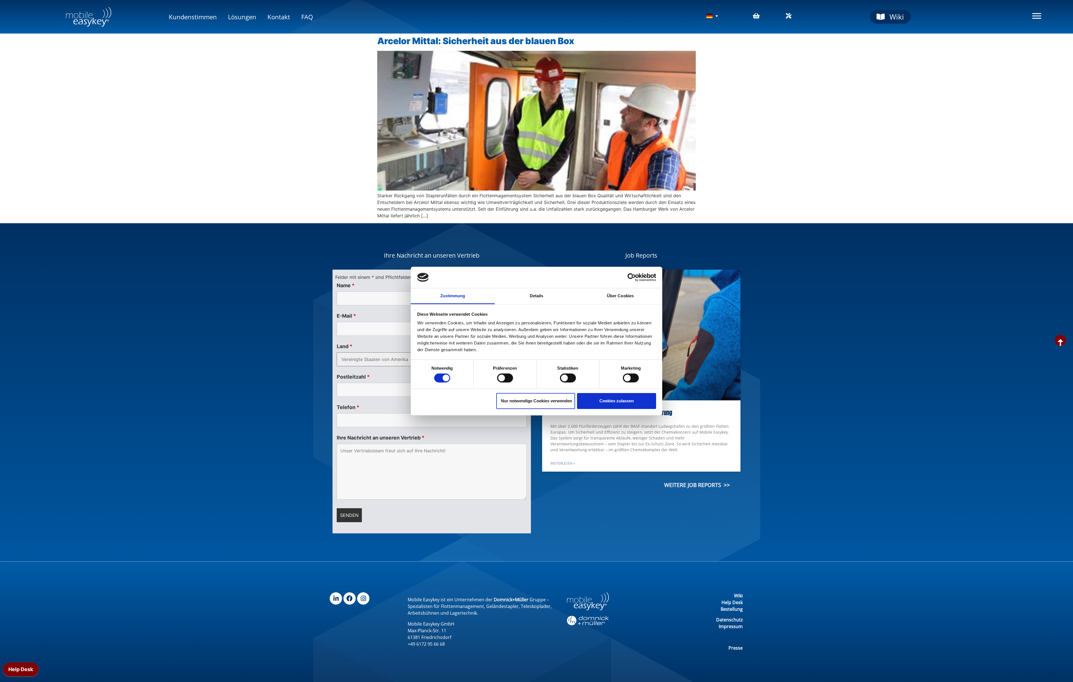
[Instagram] (363, 598)
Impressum (731, 626)
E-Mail (346, 316)
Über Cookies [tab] (620, 295)
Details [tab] (536, 295)
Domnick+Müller (511, 600)
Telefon (348, 407)
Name (346, 285)
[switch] (505, 377)
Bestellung (732, 609)
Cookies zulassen (616, 400)
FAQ (307, 17)
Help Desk (732, 602)
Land (344, 346)
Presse (735, 648)
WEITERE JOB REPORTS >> (697, 485)
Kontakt (278, 17)
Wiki (738, 596)
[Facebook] (349, 598)
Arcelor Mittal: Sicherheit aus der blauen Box (475, 40)
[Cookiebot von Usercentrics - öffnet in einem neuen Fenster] (631, 277)
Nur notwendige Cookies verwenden (536, 400)
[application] (20, 671)
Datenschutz (729, 620)
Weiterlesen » (562, 463)
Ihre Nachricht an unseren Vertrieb (380, 438)
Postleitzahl (353, 377)
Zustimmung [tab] (452, 295)
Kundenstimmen (193, 17)
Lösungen (242, 17)
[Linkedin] (336, 598)
